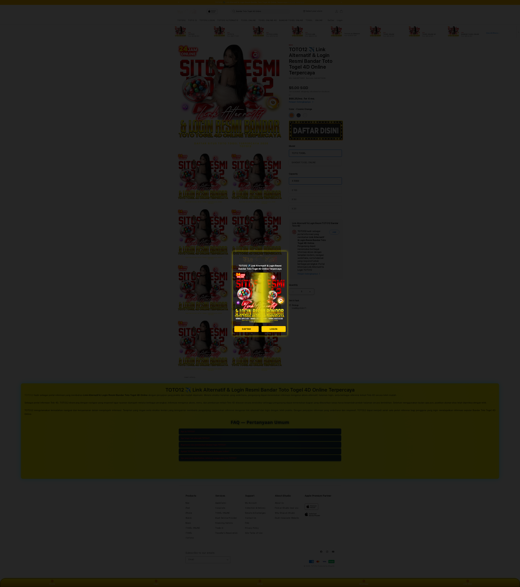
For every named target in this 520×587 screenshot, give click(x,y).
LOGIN (273, 329)
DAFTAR (246, 329)
